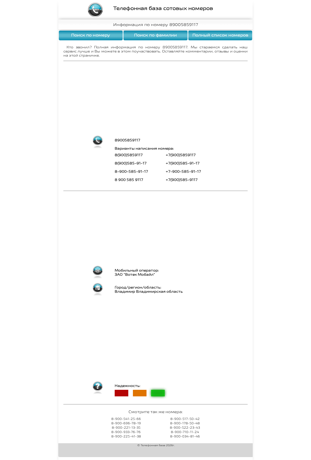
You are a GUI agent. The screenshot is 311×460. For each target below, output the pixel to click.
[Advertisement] (155, 99)
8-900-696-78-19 (126, 423)
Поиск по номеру (90, 35)
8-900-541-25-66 (126, 418)
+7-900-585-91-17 (183, 171)
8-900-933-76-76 (126, 432)
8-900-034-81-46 (185, 436)
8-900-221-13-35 (126, 427)
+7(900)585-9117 (182, 180)
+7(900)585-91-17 (182, 163)
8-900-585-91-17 (131, 171)
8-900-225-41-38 (126, 436)
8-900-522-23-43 (185, 427)
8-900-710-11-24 (185, 432)
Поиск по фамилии (155, 35)
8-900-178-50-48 (185, 423)
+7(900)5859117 (181, 155)
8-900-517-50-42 (185, 418)
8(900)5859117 (129, 155)
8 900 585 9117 (129, 180)
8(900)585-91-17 (131, 163)
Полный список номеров (220, 35)
